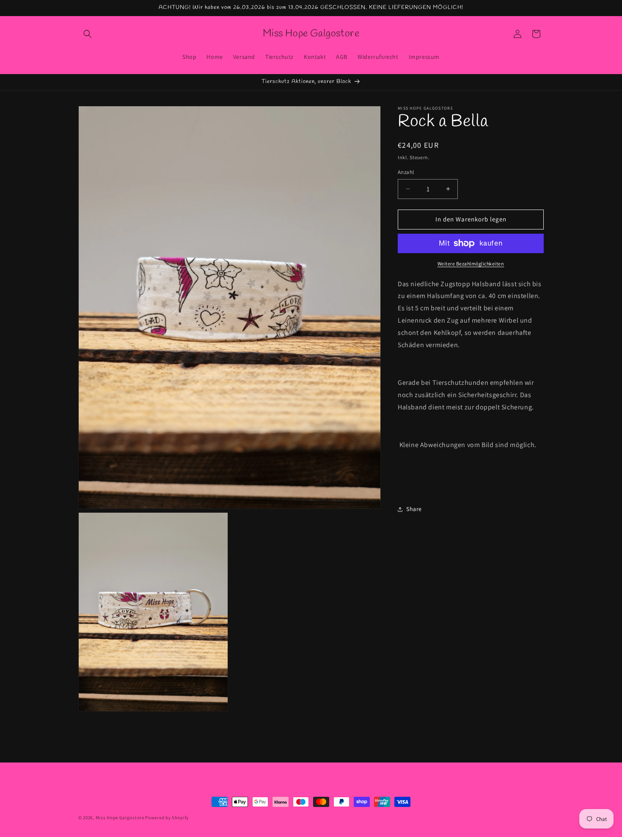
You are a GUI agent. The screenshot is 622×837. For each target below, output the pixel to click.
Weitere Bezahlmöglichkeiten (471, 263)
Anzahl (406, 172)
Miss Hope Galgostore (120, 817)
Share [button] (414, 509)
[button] (87, 34)
